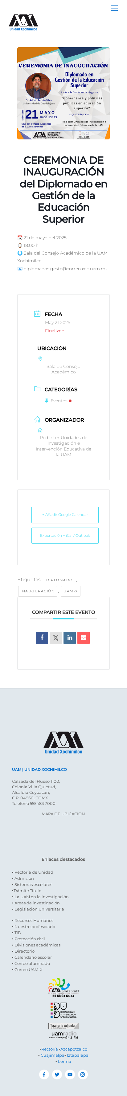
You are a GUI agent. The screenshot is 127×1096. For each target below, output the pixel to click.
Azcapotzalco (73, 1049)
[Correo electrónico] (83, 638)
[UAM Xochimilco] (23, 36)
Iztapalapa (77, 1055)
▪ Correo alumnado (31, 963)
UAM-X (70, 591)
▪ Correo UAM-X (27, 969)
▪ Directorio (23, 951)
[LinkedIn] (69, 638)
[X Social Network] (56, 638)
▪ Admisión (23, 878)
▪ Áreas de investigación (36, 902)
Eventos (59, 401)
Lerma (64, 1061)
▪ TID (16, 932)
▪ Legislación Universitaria (38, 909)
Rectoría (49, 1049)
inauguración (38, 591)
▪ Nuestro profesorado (33, 926)
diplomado (59, 580)
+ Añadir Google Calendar (65, 514)
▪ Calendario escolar (32, 957)
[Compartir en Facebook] (42, 638)
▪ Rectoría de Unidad (32, 872)
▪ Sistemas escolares (32, 884)
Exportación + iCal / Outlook (65, 535)
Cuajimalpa (52, 1055)
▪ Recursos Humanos (32, 920)
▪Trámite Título (26, 890)
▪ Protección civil (28, 938)
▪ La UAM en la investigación (40, 896)
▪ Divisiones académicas (36, 944)
